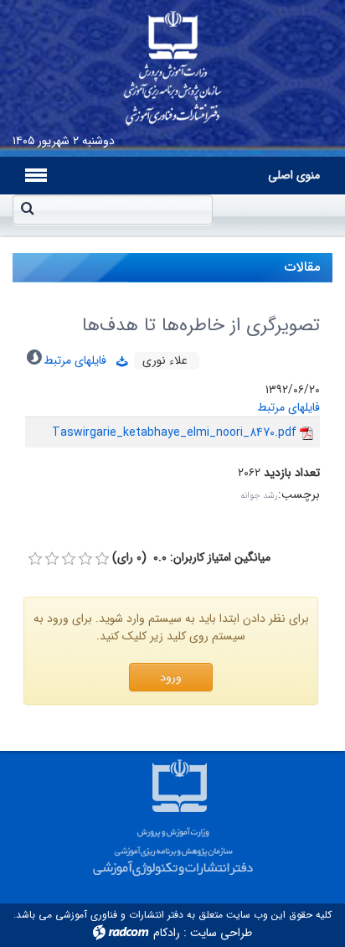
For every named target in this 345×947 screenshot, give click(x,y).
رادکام (166, 933)
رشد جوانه (259, 496)
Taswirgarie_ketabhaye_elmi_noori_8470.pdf (174, 432)
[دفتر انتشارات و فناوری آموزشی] (172, 63)
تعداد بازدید (292, 473)
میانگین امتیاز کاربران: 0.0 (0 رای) (191, 558)
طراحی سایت (221, 933)
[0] (35, 559)
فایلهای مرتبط (80, 360)
